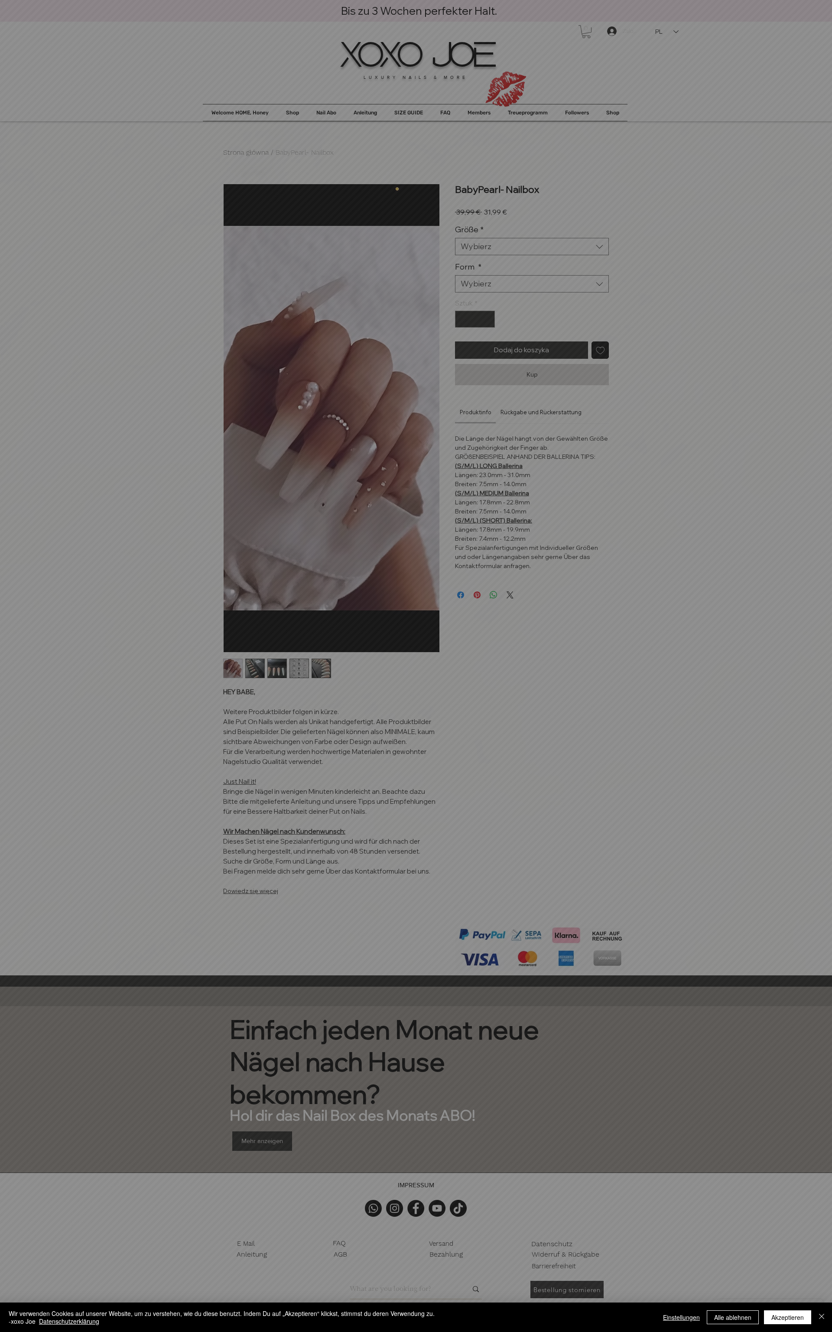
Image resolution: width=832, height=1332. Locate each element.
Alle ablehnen (732, 1317)
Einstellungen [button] (681, 1317)
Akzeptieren (787, 1317)
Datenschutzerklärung (69, 1321)
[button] (806, 26)
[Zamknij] (821, 1317)
